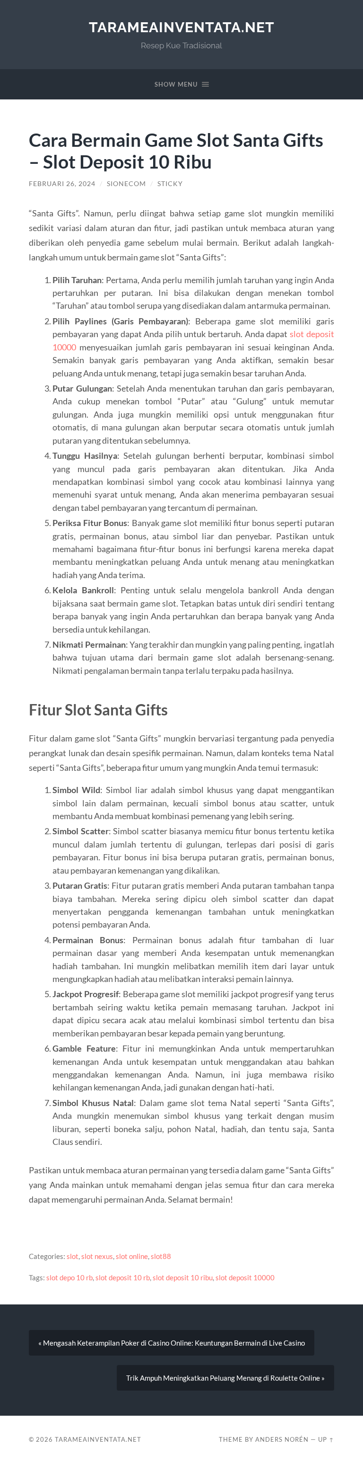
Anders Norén (282, 1439)
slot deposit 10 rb (122, 1277)
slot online (132, 1256)
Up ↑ (326, 1439)
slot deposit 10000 (245, 1277)
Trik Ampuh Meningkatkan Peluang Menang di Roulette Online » (225, 1378)
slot (72, 1256)
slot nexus (97, 1256)
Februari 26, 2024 (62, 183)
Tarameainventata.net (182, 27)
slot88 (161, 1256)
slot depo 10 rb (69, 1277)
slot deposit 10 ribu (183, 1277)
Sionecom (126, 183)
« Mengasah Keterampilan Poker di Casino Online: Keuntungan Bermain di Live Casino (171, 1343)
